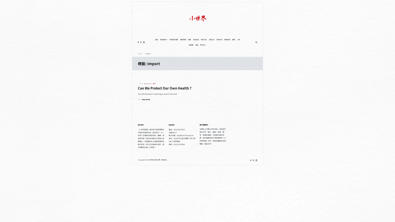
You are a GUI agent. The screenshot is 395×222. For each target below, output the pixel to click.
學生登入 (164, 160)
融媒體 (191, 45)
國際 (189, 40)
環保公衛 (204, 40)
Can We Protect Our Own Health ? (164, 88)
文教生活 (211, 40)
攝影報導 (183, 40)
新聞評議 (227, 40)
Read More (146, 99)
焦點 (156, 40)
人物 (238, 40)
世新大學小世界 (155, 160)
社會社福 (196, 40)
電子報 (202, 45)
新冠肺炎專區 (174, 40)
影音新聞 (163, 40)
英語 (196, 45)
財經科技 (219, 40)
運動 (233, 40)
